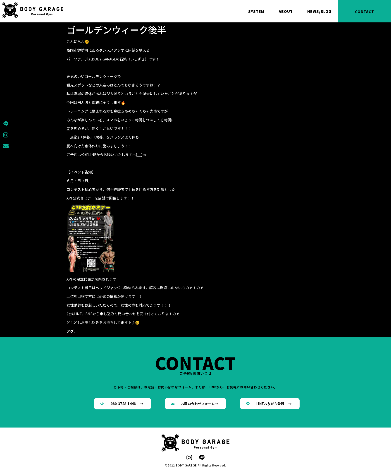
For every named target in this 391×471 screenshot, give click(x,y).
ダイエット (165, 331)
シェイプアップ (143, 331)
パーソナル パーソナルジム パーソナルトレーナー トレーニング (230, 331)
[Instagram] (5, 134)
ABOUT (286, 11)
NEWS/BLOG (319, 11)
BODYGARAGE (86, 331)
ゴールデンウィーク (114, 331)
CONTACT (364, 11)
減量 (73, 336)
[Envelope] (5, 146)
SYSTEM (256, 11)
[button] (122, 403)
